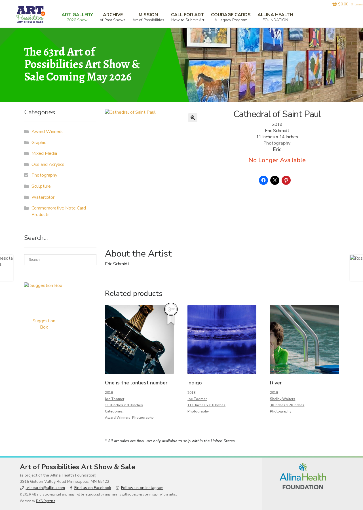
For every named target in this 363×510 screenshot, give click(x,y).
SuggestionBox (44, 324)
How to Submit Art (187, 17)
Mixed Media (44, 153)
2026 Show (77, 17)
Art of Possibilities (148, 17)
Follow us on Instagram (142, 487)
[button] (192, 117)
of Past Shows (113, 17)
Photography (276, 143)
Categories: (114, 411)
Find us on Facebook (92, 487)
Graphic (38, 142)
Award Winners (117, 417)
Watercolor (42, 197)
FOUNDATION (275, 17)
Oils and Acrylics (47, 164)
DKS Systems (45, 501)
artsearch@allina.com (45, 487)
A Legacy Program (231, 17)
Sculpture (41, 186)
